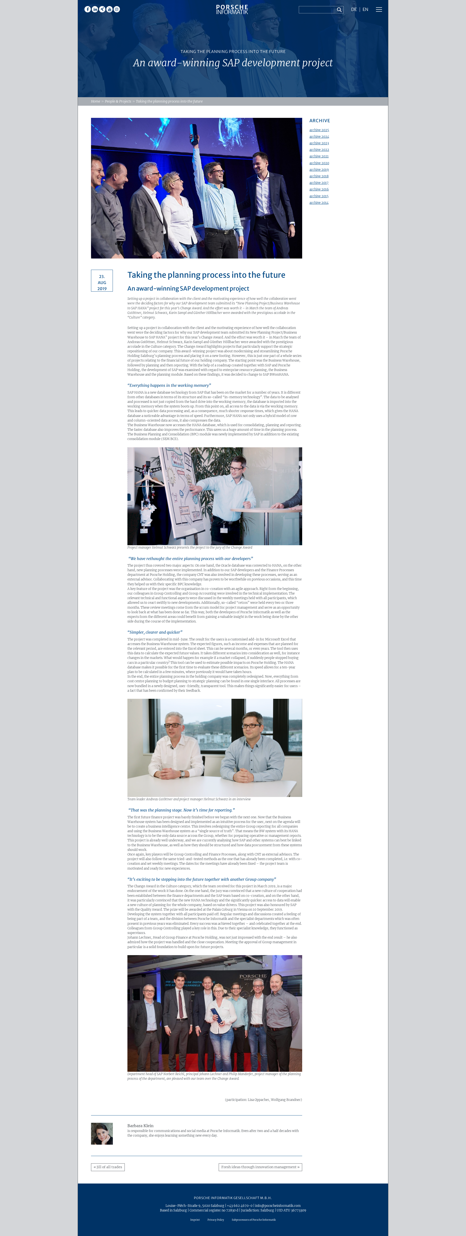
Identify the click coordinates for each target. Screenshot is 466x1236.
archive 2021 (319, 156)
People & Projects (118, 101)
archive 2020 (319, 163)
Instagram (117, 9)
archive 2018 (319, 176)
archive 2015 (319, 196)
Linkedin (95, 9)
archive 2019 (319, 170)
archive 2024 (319, 136)
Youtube (109, 9)
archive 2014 (319, 203)
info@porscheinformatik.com (278, 1206)
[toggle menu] (379, 9)
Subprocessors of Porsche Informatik (254, 1219)
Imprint (195, 1219)
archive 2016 (319, 189)
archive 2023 (319, 143)
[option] (233, 48)
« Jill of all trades (108, 1167)
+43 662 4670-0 (239, 1206)
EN (365, 9)
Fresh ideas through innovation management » (260, 1167)
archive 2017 (319, 183)
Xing (102, 9)
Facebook (87, 9)
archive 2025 (319, 130)
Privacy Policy (216, 1219)
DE (354, 9)
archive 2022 (319, 150)
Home (95, 101)
